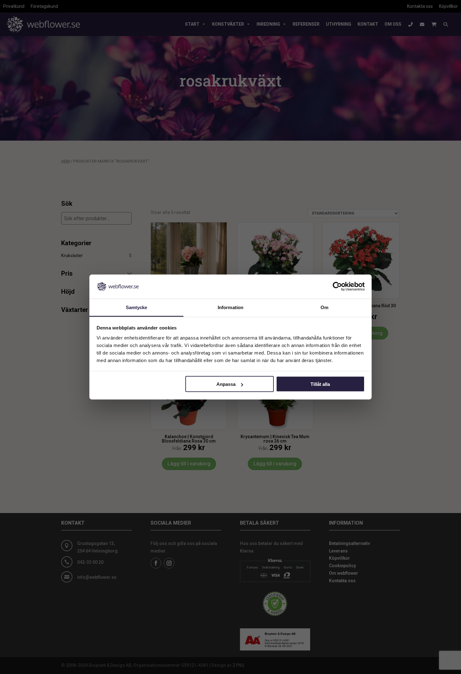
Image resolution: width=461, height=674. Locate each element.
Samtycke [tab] (136, 307)
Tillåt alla (320, 384)
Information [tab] (230, 307)
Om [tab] (324, 307)
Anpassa (226, 384)
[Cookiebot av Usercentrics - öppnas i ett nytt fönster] (337, 286)
